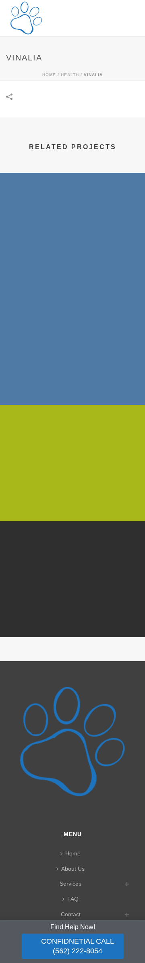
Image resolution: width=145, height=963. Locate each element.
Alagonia (72, 267)
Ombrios (72, 615)
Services (70, 883)
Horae (72, 383)
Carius (72, 499)
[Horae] (72, 321)
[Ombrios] (72, 553)
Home (49, 75)
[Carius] (72, 437)
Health (70, 75)
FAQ (73, 899)
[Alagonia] (72, 205)
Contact (71, 914)
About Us (73, 868)
